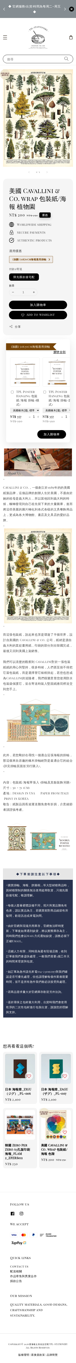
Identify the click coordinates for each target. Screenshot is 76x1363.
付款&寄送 (15, 269)
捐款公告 (16, 1281)
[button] (5, 37)
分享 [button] (18, 327)
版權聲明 (23, 1354)
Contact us (19, 1266)
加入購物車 (38, 305)
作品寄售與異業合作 (23, 1276)
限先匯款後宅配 (24, 277)
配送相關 (16, 1271)
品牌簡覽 (52, 1354)
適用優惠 (15, 251)
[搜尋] (66, 59)
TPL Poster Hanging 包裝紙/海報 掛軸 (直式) (60, 398)
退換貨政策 (38, 1354)
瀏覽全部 (59, 352)
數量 (12, 285)
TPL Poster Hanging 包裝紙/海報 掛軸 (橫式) (27, 398)
